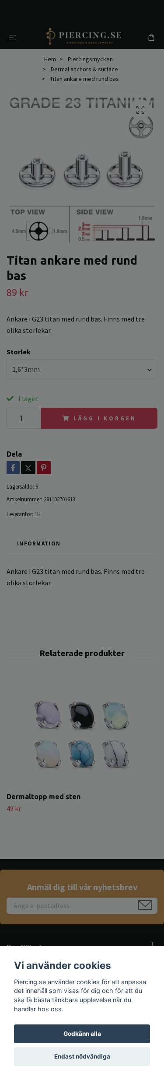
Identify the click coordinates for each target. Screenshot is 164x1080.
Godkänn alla (82, 1033)
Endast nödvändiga (82, 1056)
